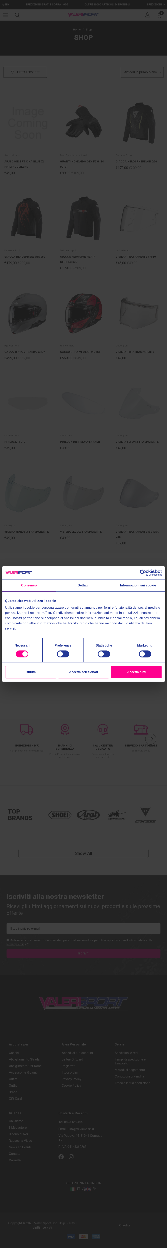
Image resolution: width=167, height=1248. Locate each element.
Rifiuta (31, 672)
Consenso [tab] (29, 585)
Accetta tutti (136, 672)
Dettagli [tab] (84, 585)
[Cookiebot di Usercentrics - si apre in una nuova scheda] (143, 572)
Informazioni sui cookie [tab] (138, 585)
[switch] (63, 653)
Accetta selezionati (83, 672)
